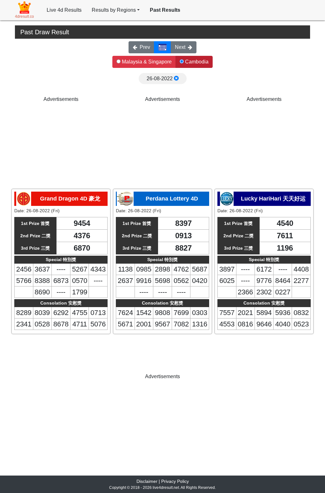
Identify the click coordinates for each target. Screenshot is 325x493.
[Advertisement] (60, 142)
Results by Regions (114, 10)
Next (180, 47)
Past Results (165, 10)
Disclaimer (146, 481)
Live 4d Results (64, 10)
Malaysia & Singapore (146, 61)
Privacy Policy (175, 481)
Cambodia (196, 61)
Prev (145, 47)
